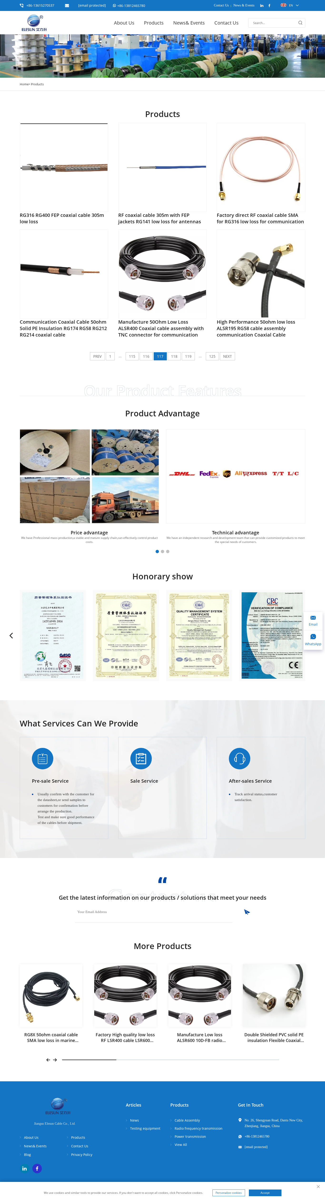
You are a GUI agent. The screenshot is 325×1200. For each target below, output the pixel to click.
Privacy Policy (81, 1154)
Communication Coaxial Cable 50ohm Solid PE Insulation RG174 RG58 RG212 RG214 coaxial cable (63, 328)
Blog (27, 1154)
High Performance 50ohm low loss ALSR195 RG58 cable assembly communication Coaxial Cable (256, 328)
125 (212, 356)
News (134, 1120)
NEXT (227, 356)
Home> (25, 84)
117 (160, 356)
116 (146, 356)
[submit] (241, 912)
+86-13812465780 (131, 5)
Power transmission (190, 1136)
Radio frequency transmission (198, 1128)
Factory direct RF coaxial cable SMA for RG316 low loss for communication (260, 218)
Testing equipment (145, 1128)
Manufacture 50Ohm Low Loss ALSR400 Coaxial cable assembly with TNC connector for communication (161, 328)
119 (188, 356)
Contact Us (221, 5)
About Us (124, 23)
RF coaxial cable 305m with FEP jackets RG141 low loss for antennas (159, 218)
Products (154, 23)
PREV (97, 356)
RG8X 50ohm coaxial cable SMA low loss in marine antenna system (51, 1040)
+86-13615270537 (40, 5)
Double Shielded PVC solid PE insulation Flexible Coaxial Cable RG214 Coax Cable (274, 1040)
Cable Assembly (187, 1120)
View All (181, 1144)
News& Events (189, 23)
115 (132, 356)
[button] (157, 551)
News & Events (243, 5)
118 (174, 356)
